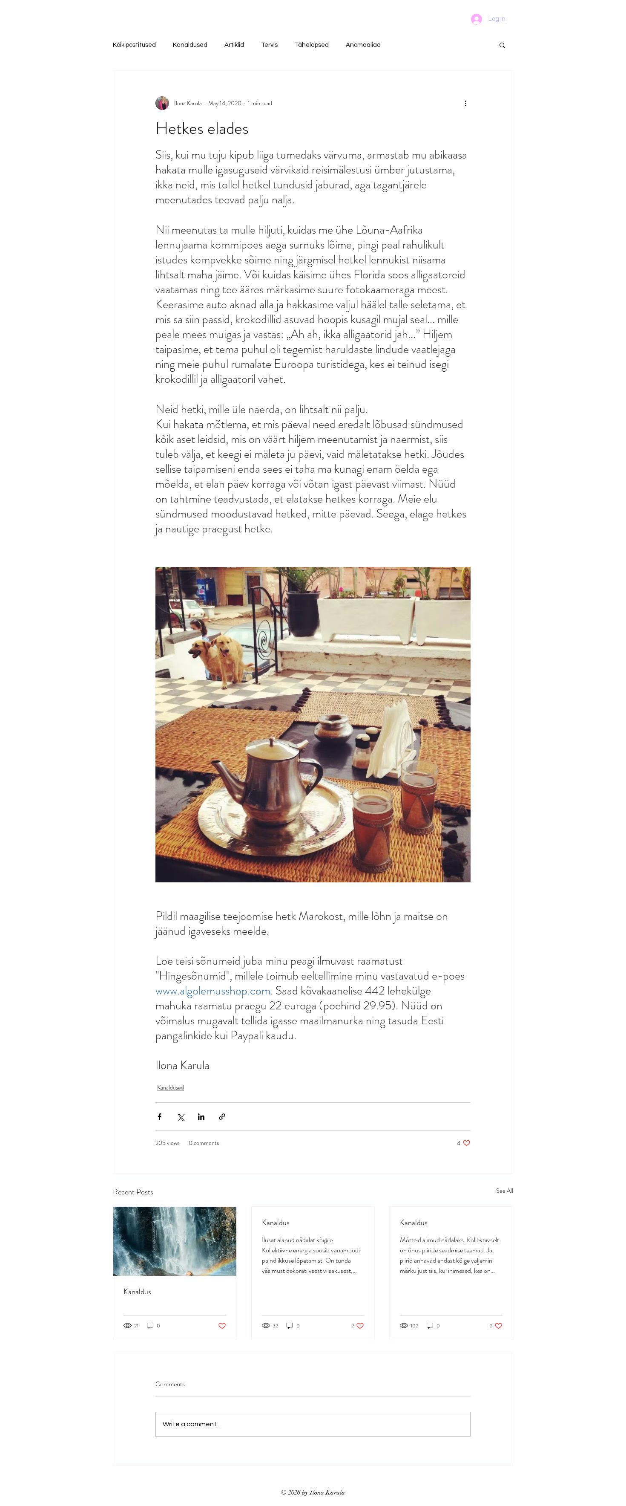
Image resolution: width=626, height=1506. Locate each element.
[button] (502, 44)
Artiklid (234, 45)
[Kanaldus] (174, 1241)
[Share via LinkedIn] (201, 1117)
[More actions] (465, 103)
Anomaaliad (363, 45)
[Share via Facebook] (159, 1117)
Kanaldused (190, 45)
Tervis (269, 45)
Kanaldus (137, 1291)
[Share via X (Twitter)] (180, 1117)
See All (504, 1190)
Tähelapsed (312, 45)
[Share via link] (222, 1117)
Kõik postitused (134, 45)
